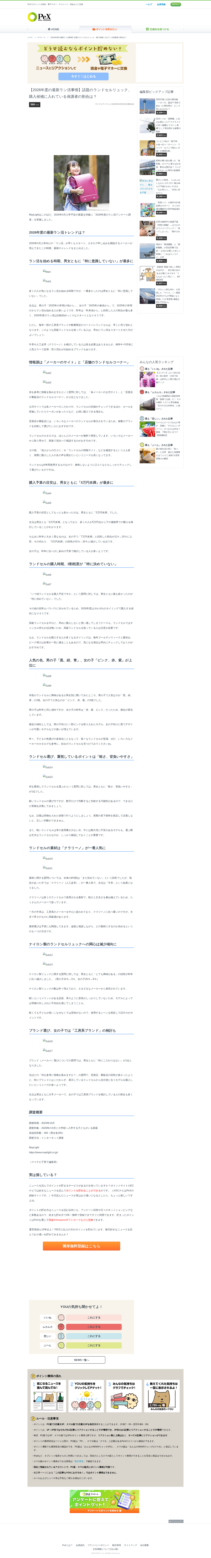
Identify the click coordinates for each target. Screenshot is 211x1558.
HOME (53, 29)
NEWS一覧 (41, 37)
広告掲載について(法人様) (105, 1549)
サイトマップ (130, 1545)
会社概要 (144, 1545)
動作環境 (79, 1461)
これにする (94, 1317)
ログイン (175, 4)
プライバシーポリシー (98, 1545)
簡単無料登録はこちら (81, 1246)
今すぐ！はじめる (83, 76)
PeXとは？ (67, 1545)
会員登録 (161, 4)
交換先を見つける (157, 29)
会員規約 (80, 1545)
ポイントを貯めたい (106, 29)
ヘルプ (149, 4)
